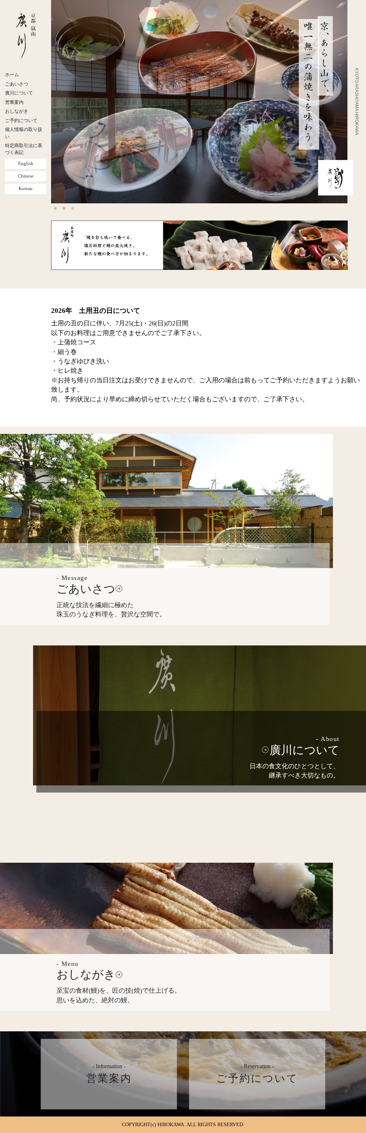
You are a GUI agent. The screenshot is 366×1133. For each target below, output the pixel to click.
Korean (26, 188)
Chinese (26, 176)
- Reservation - (257, 1073)
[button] (55, 208)
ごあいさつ (16, 84)
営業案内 (14, 102)
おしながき (16, 111)
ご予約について (21, 120)
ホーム (12, 74)
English (25, 163)
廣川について (19, 93)
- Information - (109, 1073)
